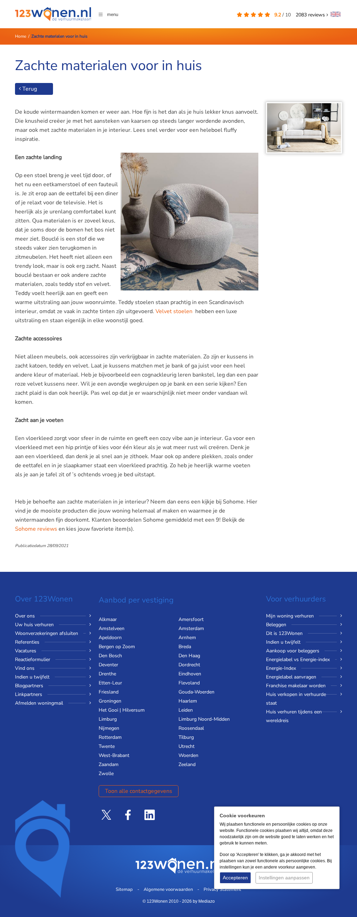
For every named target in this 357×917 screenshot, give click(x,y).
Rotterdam (110, 737)
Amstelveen (111, 628)
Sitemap (124, 889)
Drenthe (107, 673)
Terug (29, 89)
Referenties (27, 642)
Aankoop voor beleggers (292, 650)
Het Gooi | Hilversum (122, 710)
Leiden (185, 710)
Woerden (188, 755)
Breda (184, 646)
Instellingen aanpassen (284, 877)
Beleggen (276, 624)
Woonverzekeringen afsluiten (46, 633)
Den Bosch (110, 655)
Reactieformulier (32, 659)
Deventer (108, 664)
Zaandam (109, 764)
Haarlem (187, 701)
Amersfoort (191, 619)
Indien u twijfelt (32, 677)
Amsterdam (191, 628)
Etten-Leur (110, 683)
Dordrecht (189, 664)
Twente (107, 746)
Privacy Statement (222, 889)
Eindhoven (189, 673)
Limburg (108, 719)
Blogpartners (29, 685)
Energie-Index (281, 668)
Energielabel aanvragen (291, 677)
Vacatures (25, 650)
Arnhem (187, 637)
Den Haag (189, 655)
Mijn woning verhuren (290, 616)
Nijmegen (109, 728)
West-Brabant (114, 755)
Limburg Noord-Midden (204, 719)
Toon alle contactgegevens (138, 791)
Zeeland (187, 764)
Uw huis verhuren (34, 624)
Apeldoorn (110, 637)
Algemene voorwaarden (168, 889)
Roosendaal (191, 728)
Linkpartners (28, 694)
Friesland (109, 692)
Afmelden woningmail (39, 703)
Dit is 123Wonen (284, 633)
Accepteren (235, 877)
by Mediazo (204, 901)
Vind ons (25, 668)
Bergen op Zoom (117, 646)
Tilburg (186, 737)
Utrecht (186, 746)
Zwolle (106, 773)
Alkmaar (108, 619)
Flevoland (189, 683)
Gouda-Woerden (196, 692)
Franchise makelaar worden (296, 685)
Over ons (25, 616)
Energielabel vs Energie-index (298, 659)
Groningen (110, 701)
